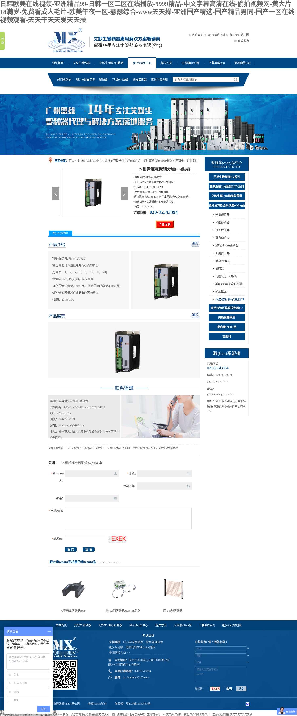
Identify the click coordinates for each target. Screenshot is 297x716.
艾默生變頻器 (81, 62)
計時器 (219, 268)
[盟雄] (67, 51)
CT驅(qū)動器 (120, 79)
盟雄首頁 (57, 62)
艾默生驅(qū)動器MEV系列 (227, 186)
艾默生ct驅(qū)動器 (111, 62)
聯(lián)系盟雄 (216, 34)
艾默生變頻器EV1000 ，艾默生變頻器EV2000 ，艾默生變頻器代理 (142, 448)
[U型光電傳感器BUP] (73, 606)
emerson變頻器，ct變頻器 (79, 448)
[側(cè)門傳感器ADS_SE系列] (123, 606)
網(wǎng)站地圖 (239, 34)
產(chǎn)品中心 (142, 62)
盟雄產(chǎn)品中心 (89, 160)
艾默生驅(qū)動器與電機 (226, 195)
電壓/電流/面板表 (226, 276)
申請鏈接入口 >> (119, 652)
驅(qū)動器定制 (85, 79)
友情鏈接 (114, 642)
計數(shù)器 (222, 260)
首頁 (71, 160)
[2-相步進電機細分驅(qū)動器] (90, 215)
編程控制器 (140, 79)
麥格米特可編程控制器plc (227, 307)
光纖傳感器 (222, 222)
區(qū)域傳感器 (172, 610)
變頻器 (103, 79)
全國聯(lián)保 (190, 62)
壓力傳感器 (222, 237)
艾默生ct (99, 448)
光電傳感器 (222, 214)
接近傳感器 (222, 230)
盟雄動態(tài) (242, 62)
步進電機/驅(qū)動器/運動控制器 (163, 160)
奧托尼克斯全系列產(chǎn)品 (122, 160)
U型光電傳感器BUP (73, 610)
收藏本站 (197, 34)
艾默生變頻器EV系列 (227, 176)
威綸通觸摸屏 (226, 317)
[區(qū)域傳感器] (173, 606)
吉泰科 (226, 336)
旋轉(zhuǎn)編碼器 (226, 245)
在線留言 (243, 40)
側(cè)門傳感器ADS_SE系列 (123, 610)
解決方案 (166, 62)
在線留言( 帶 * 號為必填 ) (211, 641)
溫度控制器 (222, 253)
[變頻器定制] (148, 124)
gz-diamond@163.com (220, 394)
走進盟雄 (148, 635)
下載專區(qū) (217, 62)
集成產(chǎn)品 (226, 326)
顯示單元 (221, 291)
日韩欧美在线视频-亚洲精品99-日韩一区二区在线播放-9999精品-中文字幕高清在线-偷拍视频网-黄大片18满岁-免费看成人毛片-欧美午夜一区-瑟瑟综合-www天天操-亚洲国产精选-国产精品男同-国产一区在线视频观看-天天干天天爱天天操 (147, 11)
